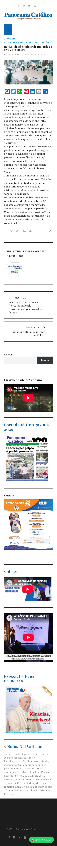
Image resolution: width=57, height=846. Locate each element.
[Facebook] (19, 6)
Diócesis (10, 39)
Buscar (8, 354)
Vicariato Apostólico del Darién (26, 42)
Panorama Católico (17, 54)
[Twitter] (29, 6)
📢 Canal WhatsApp (41, 839)
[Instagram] (23, 6)
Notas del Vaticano (25, 746)
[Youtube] (34, 6)
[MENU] (8, 29)
